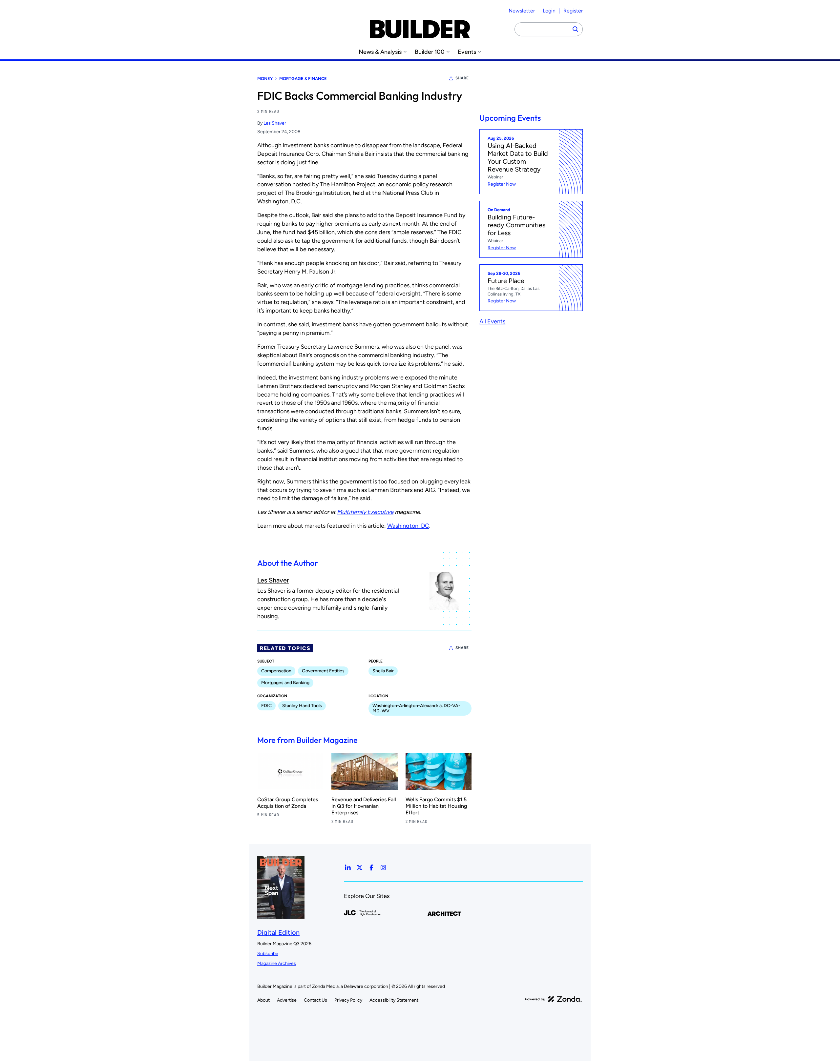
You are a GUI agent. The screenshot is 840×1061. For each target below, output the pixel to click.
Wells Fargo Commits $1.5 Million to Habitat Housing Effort (436, 806)
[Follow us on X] (360, 867)
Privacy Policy (348, 1000)
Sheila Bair (383, 671)
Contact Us (315, 1000)
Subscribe (267, 953)
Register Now (502, 184)
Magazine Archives (276, 963)
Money (265, 78)
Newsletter (522, 11)
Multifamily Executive (365, 512)
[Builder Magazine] (420, 29)
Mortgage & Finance (303, 78)
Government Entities (323, 671)
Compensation (276, 671)
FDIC (266, 705)
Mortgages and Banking (285, 682)
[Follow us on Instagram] (383, 867)
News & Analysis (380, 52)
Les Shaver (274, 123)
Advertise (287, 1000)
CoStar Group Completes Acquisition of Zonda (287, 802)
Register (573, 11)
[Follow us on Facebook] (371, 867)
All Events (492, 321)
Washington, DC (408, 525)
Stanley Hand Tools (302, 705)
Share (462, 78)
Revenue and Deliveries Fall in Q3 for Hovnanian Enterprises (363, 806)
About (263, 1000)
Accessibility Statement (393, 1000)
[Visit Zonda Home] (553, 999)
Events (467, 52)
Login (549, 11)
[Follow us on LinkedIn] (348, 867)
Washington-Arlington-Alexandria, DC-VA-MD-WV (416, 708)
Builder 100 (430, 52)
